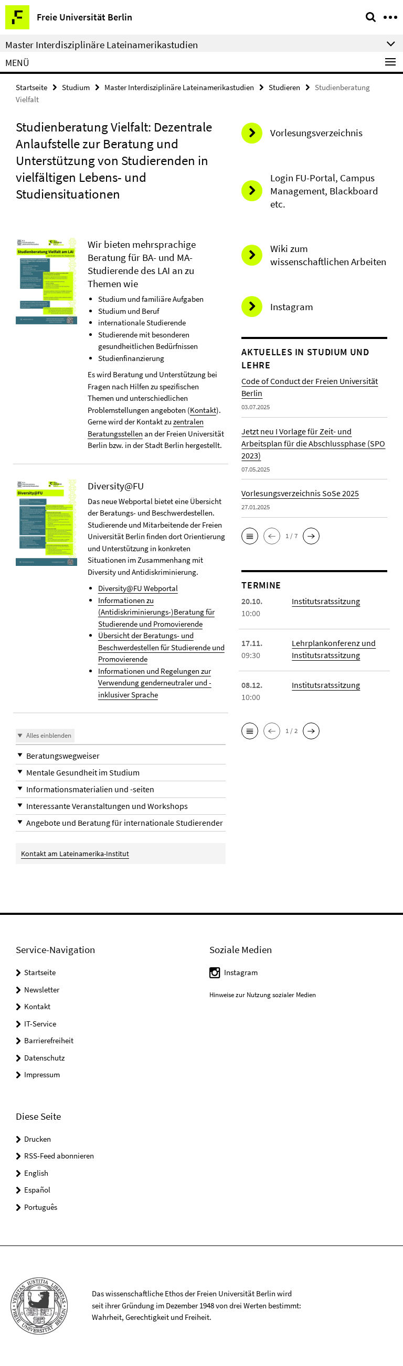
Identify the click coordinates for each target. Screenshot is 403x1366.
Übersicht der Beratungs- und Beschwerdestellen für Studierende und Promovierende (161, 647)
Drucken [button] (37, 1139)
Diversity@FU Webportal (138, 588)
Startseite (31, 87)
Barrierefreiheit (48, 1040)
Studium (76, 87)
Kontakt (203, 410)
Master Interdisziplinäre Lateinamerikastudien (179, 87)
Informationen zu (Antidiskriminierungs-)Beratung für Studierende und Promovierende (156, 612)
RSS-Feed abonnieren (59, 1156)
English (36, 1173)
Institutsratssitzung (326, 601)
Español (37, 1190)
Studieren (284, 87)
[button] (121, 756)
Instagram (241, 972)
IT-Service (40, 1024)
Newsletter (41, 990)
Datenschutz (44, 1058)
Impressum (42, 1074)
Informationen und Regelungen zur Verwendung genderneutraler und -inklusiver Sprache (154, 683)
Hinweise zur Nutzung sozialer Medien (262, 994)
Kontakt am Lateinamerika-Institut (75, 853)
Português (40, 1207)
